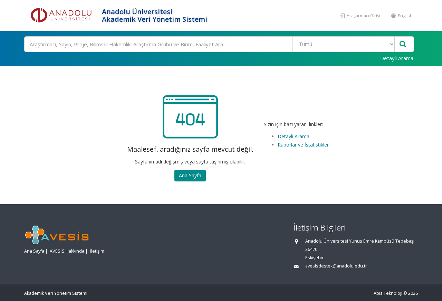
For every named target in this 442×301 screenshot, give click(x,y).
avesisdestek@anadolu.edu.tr (336, 266)
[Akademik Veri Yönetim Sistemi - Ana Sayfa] (62, 15)
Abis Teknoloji (388, 293)
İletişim (97, 251)
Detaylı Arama (396, 58)
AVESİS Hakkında (67, 251)
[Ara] (403, 44)
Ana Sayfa (190, 175)
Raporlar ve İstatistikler (303, 144)
